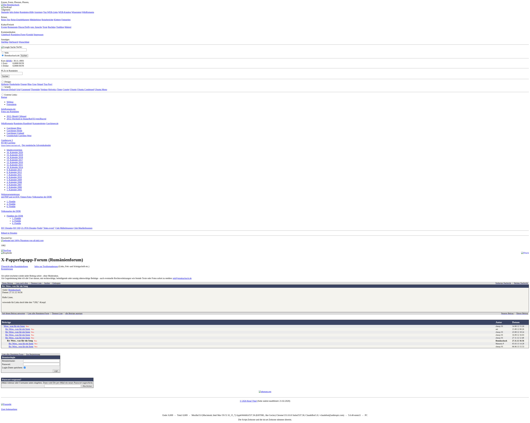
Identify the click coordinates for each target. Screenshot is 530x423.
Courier (66, 89)
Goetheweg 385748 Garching (11, 142)
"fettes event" (49, 228)
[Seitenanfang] (6, 250)
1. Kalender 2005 (14, 190)
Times (59, 89)
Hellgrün (5, 84)
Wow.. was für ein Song (14, 326)
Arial (18, 89)
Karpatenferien (39, 123)
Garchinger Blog (14, 128)
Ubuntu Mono (101, 89)
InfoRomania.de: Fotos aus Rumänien (10, 110)
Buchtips (52, 27)
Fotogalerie (11, 104)
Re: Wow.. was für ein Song (17, 329)
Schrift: (7, 87)
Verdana (44, 89)
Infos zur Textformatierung (46, 266)
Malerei (68, 27)
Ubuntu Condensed (85, 89)
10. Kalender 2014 (15, 167)
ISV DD (17, 228)
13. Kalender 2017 (15, 160)
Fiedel (39, 228)
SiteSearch (13, 42)
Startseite (5, 12)
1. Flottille (11, 201)
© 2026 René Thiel (248, 401)
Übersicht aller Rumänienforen (14, 266)
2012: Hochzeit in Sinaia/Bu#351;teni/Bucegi (26, 119)
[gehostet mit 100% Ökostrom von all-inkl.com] (22, 240)
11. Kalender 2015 (15, 165)
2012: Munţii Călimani (16, 116)
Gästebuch (5, 34)
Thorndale (35, 89)
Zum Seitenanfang (9, 409)
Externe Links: (10, 95)
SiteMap (4, 42)
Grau (34, 84)
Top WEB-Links (50, 12)
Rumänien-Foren (18, 34)
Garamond (25, 89)
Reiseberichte (47, 19)
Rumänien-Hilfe (27, 12)
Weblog (10, 102)
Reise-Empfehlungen (20, 19)
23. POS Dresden (28, 228)
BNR (9, 61)
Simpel (40, 84)
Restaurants (13, 27)
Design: (7, 82)
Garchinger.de (52, 123)
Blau (29, 84)
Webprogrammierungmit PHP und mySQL (10, 195)
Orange (23, 84)
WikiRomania (88, 12)
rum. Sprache (36, 27)
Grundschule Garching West (19, 135)
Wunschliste (24, 42)
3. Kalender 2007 (14, 185)
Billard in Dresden (9, 233)
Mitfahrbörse (35, 19)
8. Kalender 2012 (14, 172)
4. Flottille (11, 204)
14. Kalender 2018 (15, 157)
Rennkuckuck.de (12, 55)
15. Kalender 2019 (15, 155)
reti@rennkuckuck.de (182, 278)
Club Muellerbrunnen (83, 228)
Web (7, 53)
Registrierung (7, 269)
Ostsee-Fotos (26, 197)
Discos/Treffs (24, 27)
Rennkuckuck (14, 290)
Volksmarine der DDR (42, 197)
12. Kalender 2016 (15, 162)
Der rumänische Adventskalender (36, 145)
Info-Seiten (14, 12)
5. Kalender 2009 (14, 180)
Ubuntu (73, 89)
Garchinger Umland (15, 133)
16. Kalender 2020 (15, 152)
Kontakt (29, 34)
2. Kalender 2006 (14, 187)
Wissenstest (76, 12)
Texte (45, 27)
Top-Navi (48, 84)
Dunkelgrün (14, 84)
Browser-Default (8, 89)
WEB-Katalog (64, 12)
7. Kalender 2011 (14, 175)
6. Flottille (11, 206)
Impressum (38, 34)
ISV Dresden (7, 228)
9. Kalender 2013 (14, 170)
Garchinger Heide (14, 130)
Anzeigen (38, 12)
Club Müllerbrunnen (64, 228)
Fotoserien (66, 19)
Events (4, 27)
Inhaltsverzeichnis (14, 150)
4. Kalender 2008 (14, 182)
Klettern (57, 19)
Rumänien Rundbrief (23, 123)
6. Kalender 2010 (14, 177)
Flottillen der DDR (15, 216)
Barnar (4, 97)
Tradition (60, 27)
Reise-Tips (5, 19)
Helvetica (52, 89)
